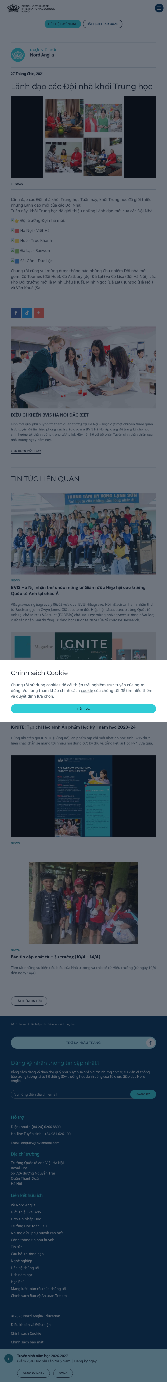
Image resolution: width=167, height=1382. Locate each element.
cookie (87, 690)
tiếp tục (83, 708)
